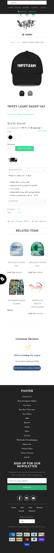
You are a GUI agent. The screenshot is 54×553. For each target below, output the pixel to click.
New (22, 507)
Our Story (27, 405)
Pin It (28, 221)
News (27, 431)
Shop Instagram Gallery (27, 401)
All (19, 42)
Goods (21, 511)
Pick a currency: (27, 517)
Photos (18, 8)
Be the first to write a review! (27, 368)
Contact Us (27, 397)
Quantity (11, 144)
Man (30, 507)
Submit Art (27, 444)
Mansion (32, 511)
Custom (27, 436)
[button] (27, 128)
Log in (43, 8)
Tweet (12, 221)
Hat (19, 212)
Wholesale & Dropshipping (27, 440)
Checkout (32, 12)
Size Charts (27, 414)
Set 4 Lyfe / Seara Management (20, 114)
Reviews (26, 8)
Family (27, 427)
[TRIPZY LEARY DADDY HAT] (27, 68)
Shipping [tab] (13, 201)
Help (27, 418)
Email (44, 221)
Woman (40, 507)
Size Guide (42, 131)
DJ (19, 209)
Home (10, 8)
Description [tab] (15, 170)
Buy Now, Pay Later (27, 410)
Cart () (23, 12)
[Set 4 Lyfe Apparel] (27, 24)
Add (36, 221)
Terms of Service (27, 453)
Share (20, 221)
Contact (35, 8)
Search (27, 457)
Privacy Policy (27, 449)
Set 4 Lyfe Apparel (21, 527)
